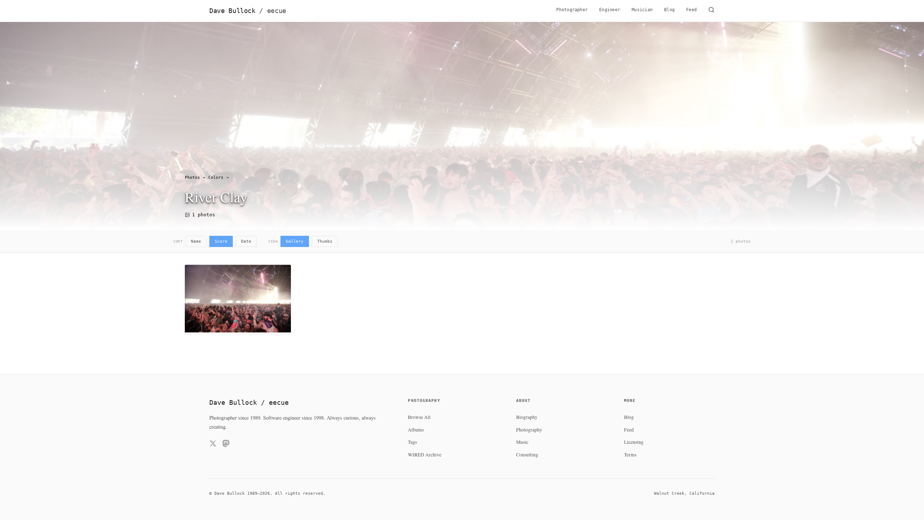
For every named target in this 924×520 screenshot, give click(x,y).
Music (522, 442)
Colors (215, 177)
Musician (642, 9)
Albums (416, 429)
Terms (630, 454)
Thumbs (324, 241)
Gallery (295, 241)
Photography (529, 429)
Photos (192, 177)
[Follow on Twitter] (213, 445)
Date (246, 241)
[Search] (711, 10)
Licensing (634, 442)
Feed (691, 9)
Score (221, 241)
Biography (526, 417)
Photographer (572, 9)
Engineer (609, 9)
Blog (669, 9)
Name (196, 241)
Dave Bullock (247, 10)
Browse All (419, 417)
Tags (412, 442)
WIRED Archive (424, 454)
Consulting (527, 454)
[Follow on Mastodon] (226, 445)
